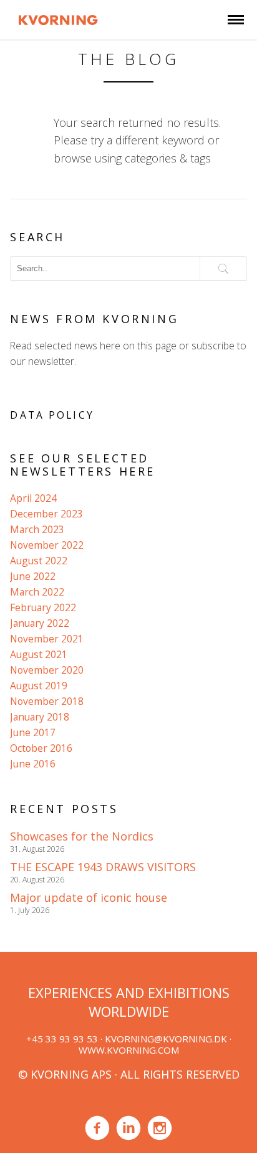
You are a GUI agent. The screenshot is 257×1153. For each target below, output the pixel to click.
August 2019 (38, 685)
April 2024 (33, 498)
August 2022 (38, 560)
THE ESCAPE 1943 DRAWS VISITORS (103, 866)
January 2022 (39, 623)
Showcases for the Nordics (81, 836)
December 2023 (46, 514)
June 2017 (33, 732)
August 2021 (38, 654)
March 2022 (37, 592)
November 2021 (47, 639)
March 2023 (37, 529)
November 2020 (47, 670)
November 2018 (47, 701)
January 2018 (39, 717)
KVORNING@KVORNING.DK (166, 1038)
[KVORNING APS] (58, 18)
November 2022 (47, 545)
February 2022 (43, 607)
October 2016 (41, 748)
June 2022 (33, 576)
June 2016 (33, 764)
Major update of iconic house (88, 897)
